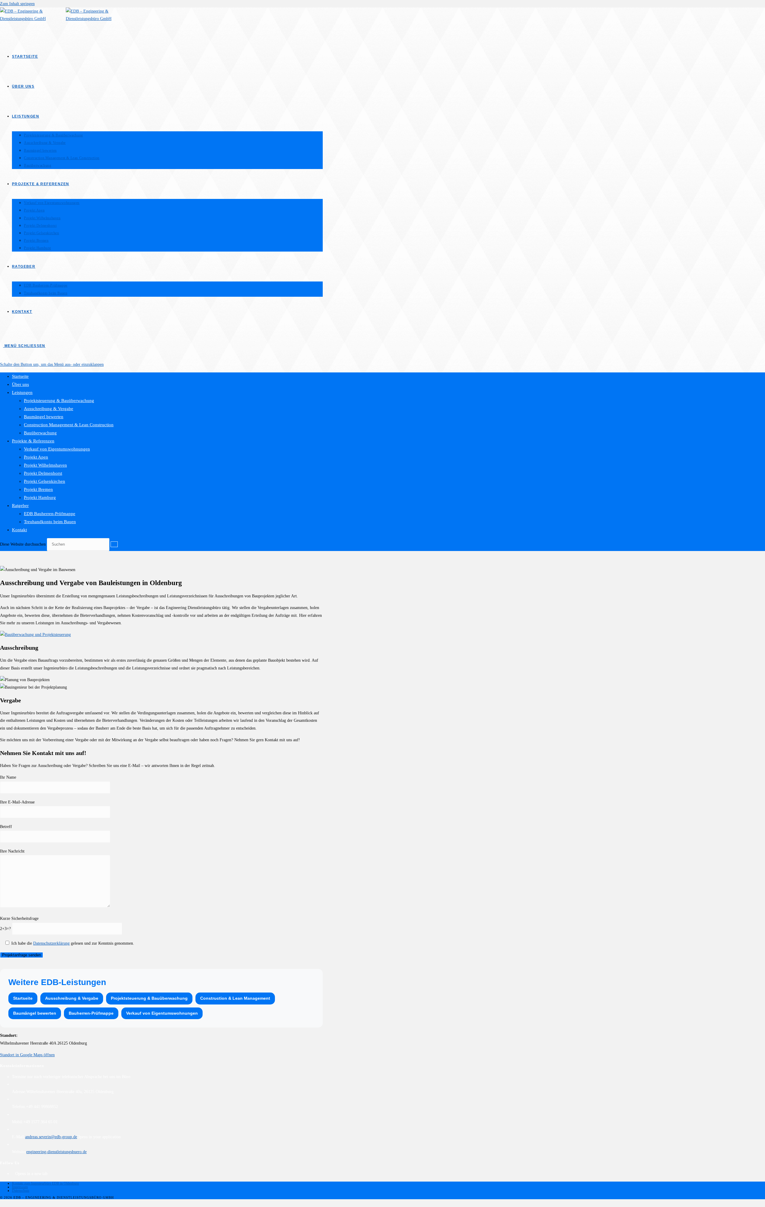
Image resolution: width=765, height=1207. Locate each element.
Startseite (20, 376)
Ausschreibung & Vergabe (48, 408)
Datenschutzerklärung (51, 943)
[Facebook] (13, 1173)
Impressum (20, 1187)
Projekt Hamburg (40, 497)
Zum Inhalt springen (17, 3)
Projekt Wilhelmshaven (45, 465)
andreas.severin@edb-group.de (51, 1137)
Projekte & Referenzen (33, 441)
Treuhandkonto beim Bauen (50, 521)
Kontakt (19, 529)
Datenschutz (20, 1190)
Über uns (20, 384)
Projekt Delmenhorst (43, 473)
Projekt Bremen (38, 489)
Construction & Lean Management (235, 998)
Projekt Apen (36, 457)
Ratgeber (20, 505)
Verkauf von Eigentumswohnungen (57, 449)
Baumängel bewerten (43, 416)
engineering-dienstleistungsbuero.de (56, 1152)
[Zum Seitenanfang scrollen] (1, 1203)
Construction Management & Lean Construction (69, 424)
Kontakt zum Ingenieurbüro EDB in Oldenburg (45, 1183)
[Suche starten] (114, 544)
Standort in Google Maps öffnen (27, 1055)
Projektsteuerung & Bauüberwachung (59, 400)
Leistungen (22, 392)
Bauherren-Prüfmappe (91, 1013)
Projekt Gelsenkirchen (44, 481)
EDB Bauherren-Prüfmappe (49, 513)
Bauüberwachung (40, 432)
